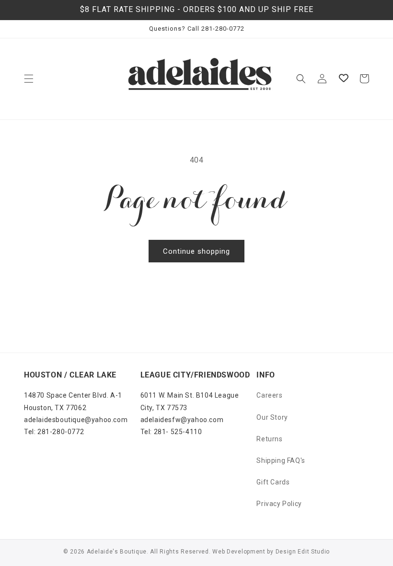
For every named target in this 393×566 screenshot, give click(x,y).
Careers (269, 395)
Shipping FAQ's (280, 460)
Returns (269, 439)
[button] (28, 78)
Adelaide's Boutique (117, 551)
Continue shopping (196, 251)
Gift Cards (272, 482)
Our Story (272, 417)
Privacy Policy (278, 503)
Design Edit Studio (303, 551)
